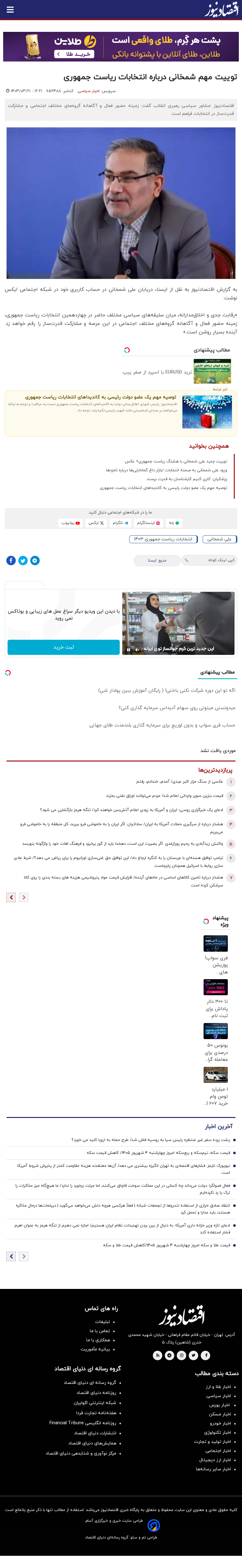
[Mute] (137, 650)
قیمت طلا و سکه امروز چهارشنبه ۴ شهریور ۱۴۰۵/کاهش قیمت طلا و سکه (166, 1245)
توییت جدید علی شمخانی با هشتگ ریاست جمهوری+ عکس (176, 461)
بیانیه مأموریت (95, 1349)
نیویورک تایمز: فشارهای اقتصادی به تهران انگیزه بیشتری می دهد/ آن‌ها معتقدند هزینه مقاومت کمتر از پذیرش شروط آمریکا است (123, 1169)
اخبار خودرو (220, 1423)
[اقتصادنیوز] (181, 1316)
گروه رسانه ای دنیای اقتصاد (90, 1383)
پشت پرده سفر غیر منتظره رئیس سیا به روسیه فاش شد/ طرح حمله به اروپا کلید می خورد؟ (151, 1140)
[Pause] (128, 650)
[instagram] (181, 1356)
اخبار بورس (220, 1405)
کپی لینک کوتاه (221, 560)
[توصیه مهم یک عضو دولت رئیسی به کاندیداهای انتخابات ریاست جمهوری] (207, 412)
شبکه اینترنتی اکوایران (95, 1403)
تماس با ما (100, 1331)
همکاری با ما (98, 1340)
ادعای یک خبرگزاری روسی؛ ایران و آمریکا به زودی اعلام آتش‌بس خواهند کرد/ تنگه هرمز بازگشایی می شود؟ (131, 810)
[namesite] (221, 9)
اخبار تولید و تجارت (212, 1442)
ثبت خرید (64, 647)
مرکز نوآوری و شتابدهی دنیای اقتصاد (81, 1453)
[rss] (157, 1356)
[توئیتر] (23, 560)
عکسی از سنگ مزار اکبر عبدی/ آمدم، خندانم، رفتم (179, 782)
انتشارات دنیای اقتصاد (95, 1433)
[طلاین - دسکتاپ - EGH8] (121, 47)
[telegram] (169, 1356)
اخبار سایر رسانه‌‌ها (213, 1469)
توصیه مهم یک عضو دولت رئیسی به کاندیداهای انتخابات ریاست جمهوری (100, 397)
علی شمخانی (219, 539)
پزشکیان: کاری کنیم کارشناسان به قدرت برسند (187, 479)
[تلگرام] (35, 560)
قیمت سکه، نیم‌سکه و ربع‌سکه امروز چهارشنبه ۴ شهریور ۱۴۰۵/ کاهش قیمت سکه (158, 1153)
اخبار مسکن (220, 1414)
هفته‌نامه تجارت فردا (96, 1413)
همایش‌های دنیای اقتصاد (92, 1443)
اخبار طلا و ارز (218, 1387)
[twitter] (193, 1356)
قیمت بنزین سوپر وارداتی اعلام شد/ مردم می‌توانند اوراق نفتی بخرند (164, 796)
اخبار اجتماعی (218, 1451)
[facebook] (206, 1356)
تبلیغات (102, 1322)
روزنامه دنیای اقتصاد (96, 1393)
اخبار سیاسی (89, 91)
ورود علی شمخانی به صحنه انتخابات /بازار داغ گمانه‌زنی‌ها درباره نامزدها (166, 470)
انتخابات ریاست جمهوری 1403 (163, 539)
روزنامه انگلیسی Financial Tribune (82, 1423)
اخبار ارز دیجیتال (215, 1460)
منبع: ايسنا (157, 560)
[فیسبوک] (11, 560)
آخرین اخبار (219, 1127)
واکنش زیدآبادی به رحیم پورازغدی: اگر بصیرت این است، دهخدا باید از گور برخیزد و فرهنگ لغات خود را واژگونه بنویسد (122, 844)
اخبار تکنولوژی (217, 1433)
